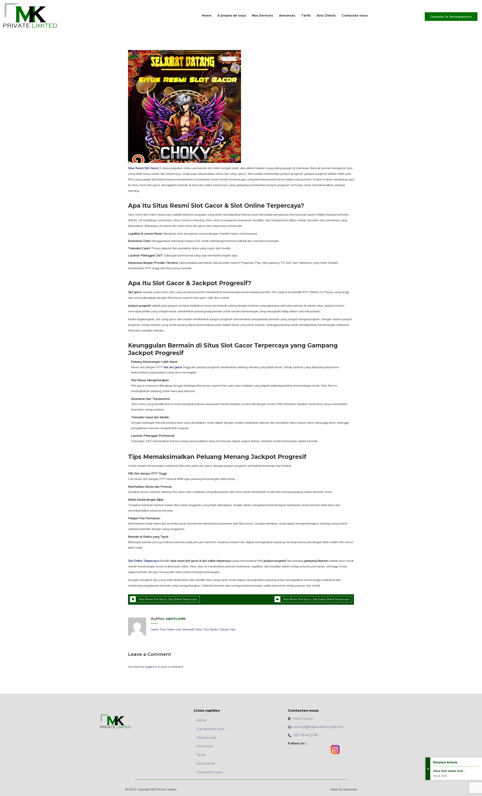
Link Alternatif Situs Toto (193, 629)
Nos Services (206, 737)
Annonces (205, 746)
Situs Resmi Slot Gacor (143, 168)
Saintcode (350, 789)
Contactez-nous (209, 772)
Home (201, 720)
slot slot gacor (172, 367)
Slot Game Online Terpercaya (331, 599)
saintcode (176, 618)
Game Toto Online (163, 629)
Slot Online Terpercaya (143, 561)
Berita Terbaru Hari (222, 629)
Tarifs (201, 755)
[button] (451, 16)
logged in (151, 666)
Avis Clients (206, 763)
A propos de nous (210, 729)
